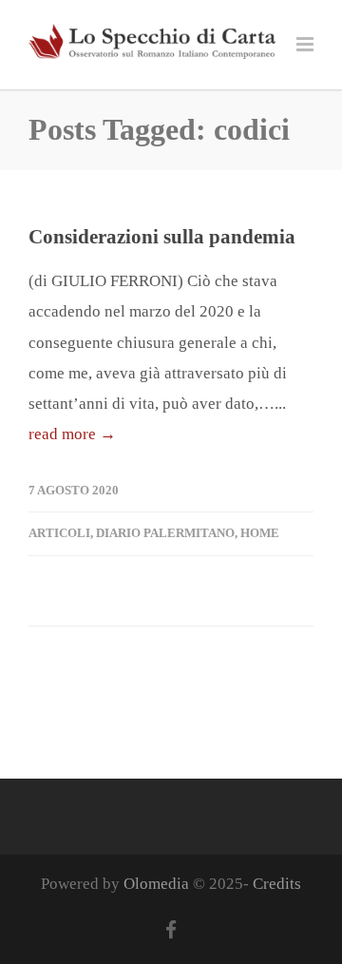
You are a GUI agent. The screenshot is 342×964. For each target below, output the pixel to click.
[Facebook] (171, 931)
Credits (277, 884)
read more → (72, 434)
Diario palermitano (165, 533)
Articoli (59, 533)
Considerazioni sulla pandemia (161, 236)
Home (259, 533)
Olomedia (156, 884)
